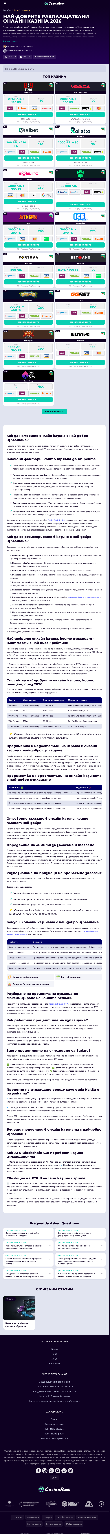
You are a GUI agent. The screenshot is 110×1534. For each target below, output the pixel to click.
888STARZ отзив (28, 119)
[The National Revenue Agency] (9, 1504)
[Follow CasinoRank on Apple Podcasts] (70, 1470)
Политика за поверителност (54, 1438)
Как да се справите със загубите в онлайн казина (54, 1401)
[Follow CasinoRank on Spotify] (64, 1470)
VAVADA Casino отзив (80, 119)
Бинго (54, 1349)
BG (53, 1477)
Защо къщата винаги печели (54, 1381)
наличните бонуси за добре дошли (83, 597)
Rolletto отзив (80, 162)
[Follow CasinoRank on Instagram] (44, 1470)
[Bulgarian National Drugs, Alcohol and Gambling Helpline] (29, 1504)
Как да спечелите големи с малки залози (54, 1391)
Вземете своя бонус (28, 114)
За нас (54, 1419)
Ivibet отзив (28, 162)
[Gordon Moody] (70, 1504)
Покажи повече (53, 411)
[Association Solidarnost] (50, 1504)
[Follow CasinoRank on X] (51, 1470)
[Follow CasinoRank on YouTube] (57, 1470)
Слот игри (54, 1363)
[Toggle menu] (5, 3)
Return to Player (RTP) (58, 1004)
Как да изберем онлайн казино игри (55, 1386)
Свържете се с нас (54, 1424)
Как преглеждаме (54, 1428)
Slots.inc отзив (28, 206)
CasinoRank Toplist (56, 520)
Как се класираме (54, 1433)
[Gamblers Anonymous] (89, 1504)
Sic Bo (55, 1358)
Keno (54, 1353)
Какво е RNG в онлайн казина (54, 1396)
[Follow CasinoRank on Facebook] (38, 1470)
